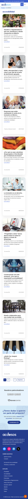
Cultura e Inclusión (8, 476)
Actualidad (6, 471)
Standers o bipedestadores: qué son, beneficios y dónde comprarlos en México (13, 31)
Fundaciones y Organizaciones (11, 480)
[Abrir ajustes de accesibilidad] (25, 496)
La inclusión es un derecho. (13, 193)
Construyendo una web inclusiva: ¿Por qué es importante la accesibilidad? (13, 276)
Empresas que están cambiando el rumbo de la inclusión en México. (12, 113)
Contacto (6, 458)
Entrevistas (6, 478)
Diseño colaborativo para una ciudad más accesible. (13, 316)
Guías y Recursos (8, 482)
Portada (3, 7)
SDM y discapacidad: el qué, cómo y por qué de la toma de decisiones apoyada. (13, 72)
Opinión (6, 486)
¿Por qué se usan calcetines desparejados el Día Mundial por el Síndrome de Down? (13, 154)
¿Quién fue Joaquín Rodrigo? (10, 357)
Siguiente (21, 379)
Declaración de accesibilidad (10, 462)
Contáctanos (13, 422)
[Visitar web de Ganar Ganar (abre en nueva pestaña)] (14, 395)
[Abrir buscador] (22, 4)
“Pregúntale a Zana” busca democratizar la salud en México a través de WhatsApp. (13, 236)
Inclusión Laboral (8, 484)
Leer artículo (7, 41)
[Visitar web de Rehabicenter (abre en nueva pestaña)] (14, 401)
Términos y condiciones (9, 464)
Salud (5, 491)
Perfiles (5, 489)
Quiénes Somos (7, 456)
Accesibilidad (7, 473)
